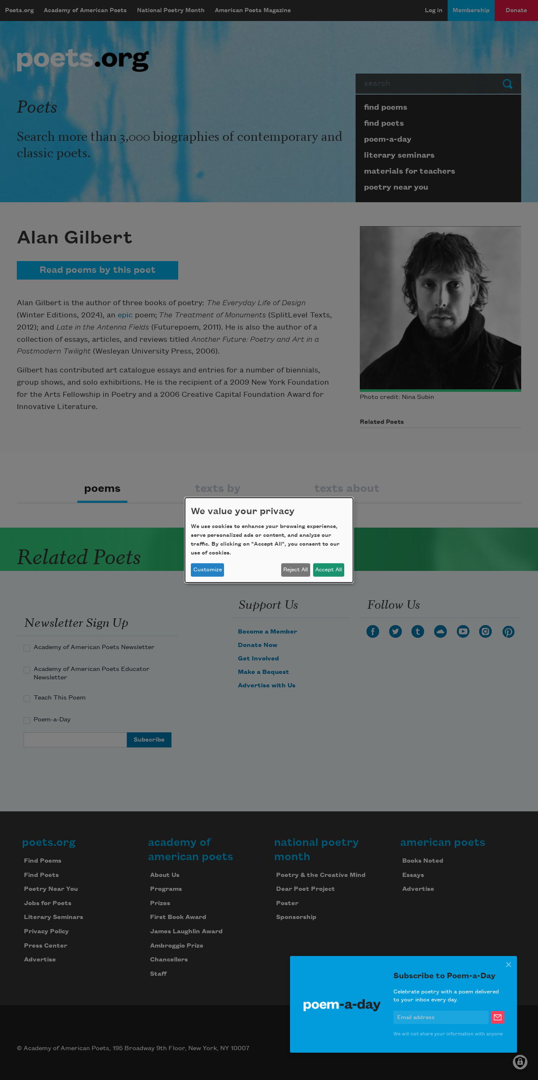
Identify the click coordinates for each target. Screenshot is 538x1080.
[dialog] (269, 539)
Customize (207, 570)
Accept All (328, 570)
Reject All (295, 570)
